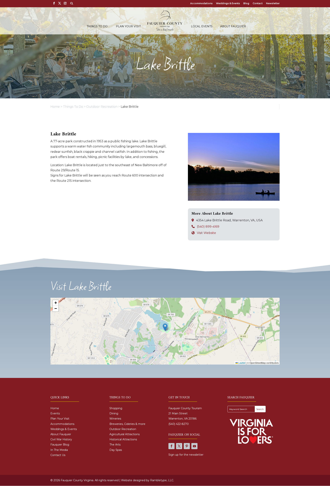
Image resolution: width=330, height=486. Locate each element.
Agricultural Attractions (124, 434)
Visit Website (206, 233)
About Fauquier (233, 26)
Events (55, 413)
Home (54, 408)
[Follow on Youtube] (194, 446)
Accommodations (201, 3)
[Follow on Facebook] (171, 446)
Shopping (115, 408)
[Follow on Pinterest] (187, 446)
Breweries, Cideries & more (127, 424)
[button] (165, 327)
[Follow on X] (179, 446)
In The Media (59, 450)
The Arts (115, 444)
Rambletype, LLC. (162, 480)
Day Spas (115, 450)
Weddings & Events (228, 3)
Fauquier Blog (59, 444)
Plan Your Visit (128, 26)
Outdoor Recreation (122, 429)
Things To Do (97, 26)
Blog (246, 3)
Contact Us (57, 455)
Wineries (115, 418)
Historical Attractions (123, 439)
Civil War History (61, 439)
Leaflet (241, 362)
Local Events (202, 26)
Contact (258, 3)
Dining (113, 413)
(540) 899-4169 (208, 226)
